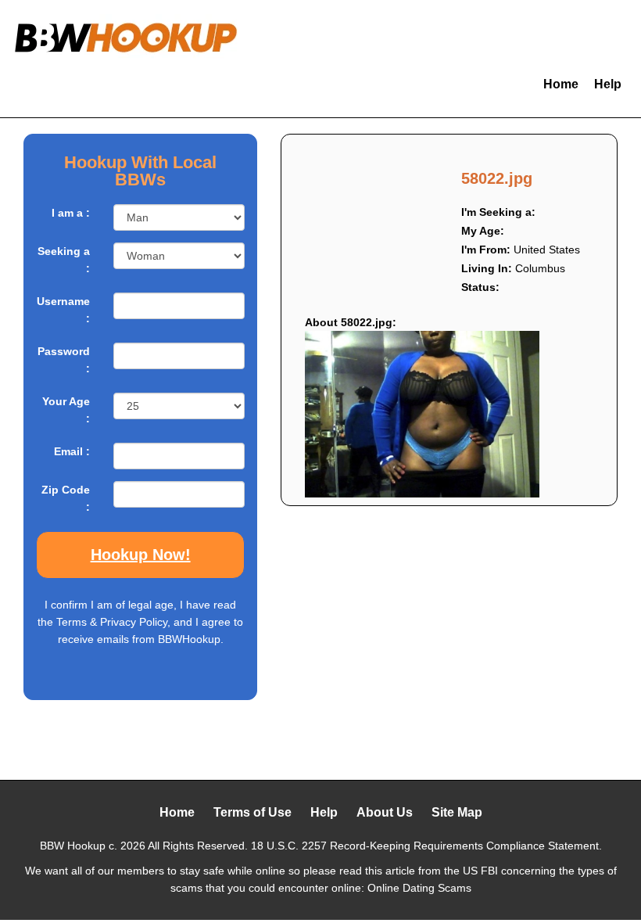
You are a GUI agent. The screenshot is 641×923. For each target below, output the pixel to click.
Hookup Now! (141, 554)
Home (560, 84)
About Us (384, 812)
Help (607, 84)
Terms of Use (252, 812)
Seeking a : (64, 260)
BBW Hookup (73, 845)
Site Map (457, 812)
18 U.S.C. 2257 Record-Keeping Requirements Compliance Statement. (426, 845)
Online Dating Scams (419, 888)
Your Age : (66, 410)
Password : (64, 360)
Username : (63, 310)
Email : (72, 451)
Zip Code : (65, 498)
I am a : (71, 213)
